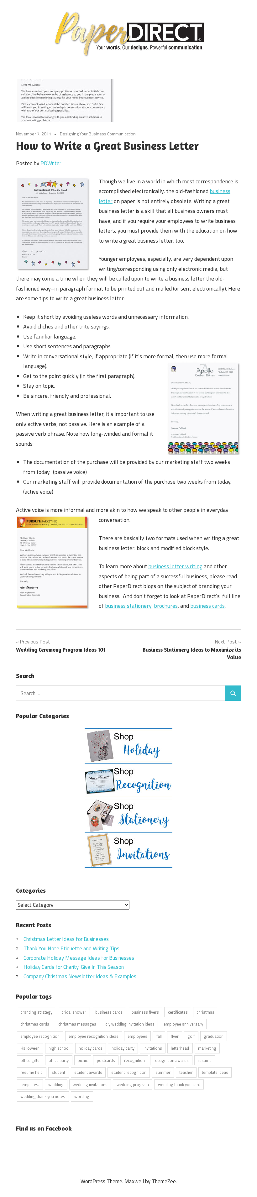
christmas (205, 1012)
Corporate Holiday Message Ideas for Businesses (79, 958)
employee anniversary (183, 1024)
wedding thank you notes (42, 1096)
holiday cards (90, 1048)
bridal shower (73, 1012)
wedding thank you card (179, 1084)
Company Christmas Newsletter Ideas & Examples (80, 976)
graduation (213, 1036)
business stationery (128, 605)
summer (162, 1072)
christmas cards (34, 1024)
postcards (106, 1060)
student (58, 1072)
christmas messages (77, 1024)
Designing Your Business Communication (98, 133)
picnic (83, 1060)
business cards (207, 605)
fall (159, 1036)
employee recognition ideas (93, 1036)
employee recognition (40, 1036)
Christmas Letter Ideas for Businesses (66, 939)
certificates (178, 1012)
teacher (186, 1072)
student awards (88, 1072)
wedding (56, 1084)
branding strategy (36, 1012)
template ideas (215, 1072)
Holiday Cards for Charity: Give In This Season (74, 967)
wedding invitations (90, 1084)
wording (81, 1096)
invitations (153, 1048)
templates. (29, 1084)
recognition (134, 1060)
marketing (207, 1048)
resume (205, 1060)
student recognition (128, 1072)
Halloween (29, 1048)
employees (137, 1036)
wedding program (133, 1084)
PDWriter (50, 163)
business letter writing (175, 566)
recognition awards (171, 1060)
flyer (175, 1036)
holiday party (123, 1048)
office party (59, 1060)
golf (191, 1036)
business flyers (145, 1012)
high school (59, 1048)
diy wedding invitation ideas (130, 1024)
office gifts (29, 1060)
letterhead (180, 1048)
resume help (31, 1072)
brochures (166, 605)
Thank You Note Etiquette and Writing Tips (71, 948)
